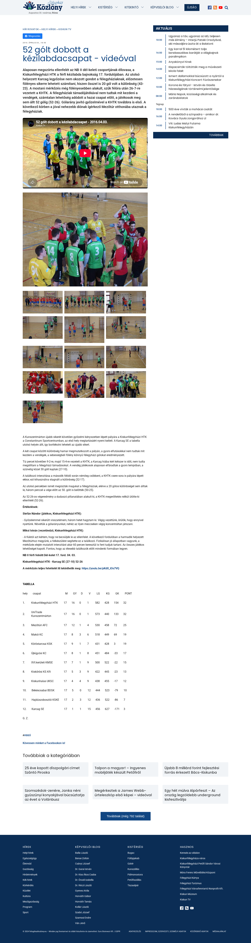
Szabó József (82, 912)
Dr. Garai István (83, 869)
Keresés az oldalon (190, 852)
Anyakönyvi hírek (180, 62)
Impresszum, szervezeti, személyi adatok (165, 931)
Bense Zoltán (82, 858)
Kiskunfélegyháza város (192, 858)
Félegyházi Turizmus (190, 883)
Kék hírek (27, 879)
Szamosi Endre (83, 917)
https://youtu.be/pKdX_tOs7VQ (100, 568)
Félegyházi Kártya (189, 877)
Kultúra (27, 896)
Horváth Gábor (83, 896)
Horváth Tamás (83, 901)
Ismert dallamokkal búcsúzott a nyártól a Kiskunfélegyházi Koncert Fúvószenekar (196, 78)
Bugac (131, 852)
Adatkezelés (135, 931)
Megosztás (34, 36)
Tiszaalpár (133, 885)
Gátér (131, 863)
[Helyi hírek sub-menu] (91, 7)
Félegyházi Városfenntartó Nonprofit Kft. (201, 888)
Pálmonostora (135, 874)
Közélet (27, 890)
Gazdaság (28, 869)
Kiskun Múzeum (188, 894)
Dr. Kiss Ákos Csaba (85, 874)
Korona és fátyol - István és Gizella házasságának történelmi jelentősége (194, 87)
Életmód (27, 863)
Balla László (81, 852)
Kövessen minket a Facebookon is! (44, 743)
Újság (192, 7)
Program (27, 907)
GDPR (117, 931)
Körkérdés (28, 885)
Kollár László (82, 907)
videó (27, 735)
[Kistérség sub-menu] (117, 7)
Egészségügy (30, 858)
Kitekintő (131, 7)
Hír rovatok (31, 29)
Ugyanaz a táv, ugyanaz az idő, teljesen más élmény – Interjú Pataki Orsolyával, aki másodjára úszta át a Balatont (195, 40)
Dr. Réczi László (83, 885)
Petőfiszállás (134, 879)
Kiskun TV (64, 29)
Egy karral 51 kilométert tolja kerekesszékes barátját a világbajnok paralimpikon (193, 53)
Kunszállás (133, 869)
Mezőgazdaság (31, 901)
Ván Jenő (80, 923)
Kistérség (105, 7)
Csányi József (82, 863)
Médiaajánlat (219, 931)
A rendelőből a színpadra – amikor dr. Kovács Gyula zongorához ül (194, 116)
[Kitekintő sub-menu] (143, 7)
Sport (26, 912)
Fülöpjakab (133, 858)
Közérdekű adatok (199, 931)
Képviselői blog (162, 7)
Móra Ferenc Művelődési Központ (197, 872)
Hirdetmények (30, 874)
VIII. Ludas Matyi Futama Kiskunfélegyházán (184, 125)
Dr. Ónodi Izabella (84, 879)
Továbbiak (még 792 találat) (125, 816)
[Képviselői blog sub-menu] (178, 7)
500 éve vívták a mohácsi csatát (190, 109)
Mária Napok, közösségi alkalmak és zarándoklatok (192, 96)
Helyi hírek (78, 7)
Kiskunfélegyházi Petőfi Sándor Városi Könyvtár (200, 865)
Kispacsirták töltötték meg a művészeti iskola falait (195, 69)
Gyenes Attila (82, 890)
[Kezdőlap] (43, 5)
